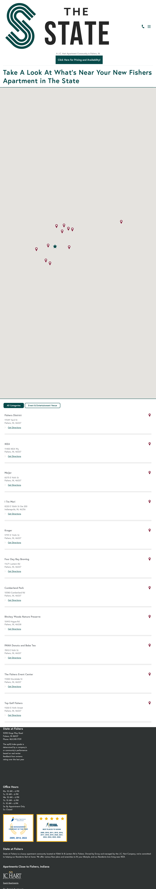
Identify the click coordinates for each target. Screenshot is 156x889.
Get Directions (14, 427)
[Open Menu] (149, 26)
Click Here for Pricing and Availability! (79, 59)
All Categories (14, 405)
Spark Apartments (10, 883)
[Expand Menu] (147, 15)
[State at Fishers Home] (57, 26)
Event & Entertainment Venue (42, 405)
